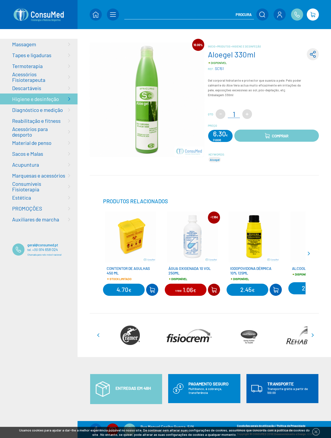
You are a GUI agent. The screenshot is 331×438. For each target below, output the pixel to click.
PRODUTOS (224, 46)
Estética (21, 197)
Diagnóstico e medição (37, 110)
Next (310, 253)
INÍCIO (212, 46)
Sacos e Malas (27, 153)
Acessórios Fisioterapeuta (28, 77)
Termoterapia (27, 66)
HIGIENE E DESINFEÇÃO (246, 46)
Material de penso (31, 143)
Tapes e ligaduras (31, 55)
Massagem (24, 44)
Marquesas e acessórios (38, 175)
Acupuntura (25, 164)
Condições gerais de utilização (256, 425)
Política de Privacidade (291, 425)
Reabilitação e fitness (36, 120)
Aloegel (215, 159)
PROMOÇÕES (27, 208)
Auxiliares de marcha (35, 219)
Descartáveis (26, 88)
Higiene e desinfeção (35, 99)
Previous (100, 253)
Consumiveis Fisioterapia (26, 186)
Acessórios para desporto (30, 132)
